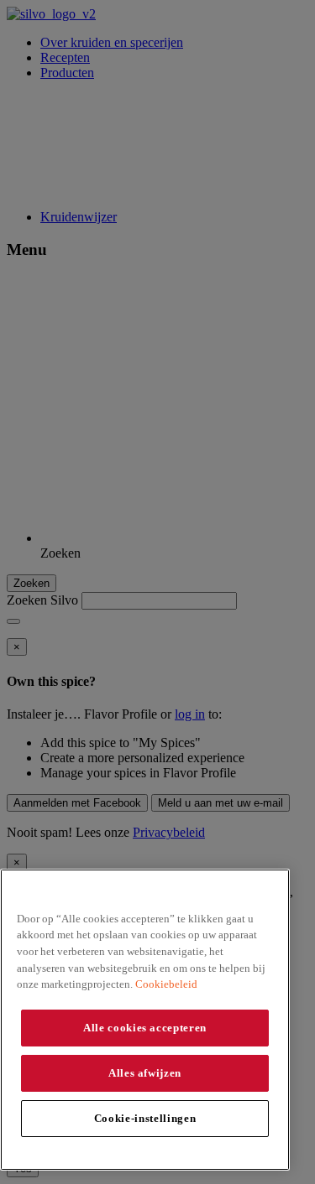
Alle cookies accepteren (145, 1027)
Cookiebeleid (166, 984)
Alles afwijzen (144, 1073)
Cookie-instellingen (145, 1118)
